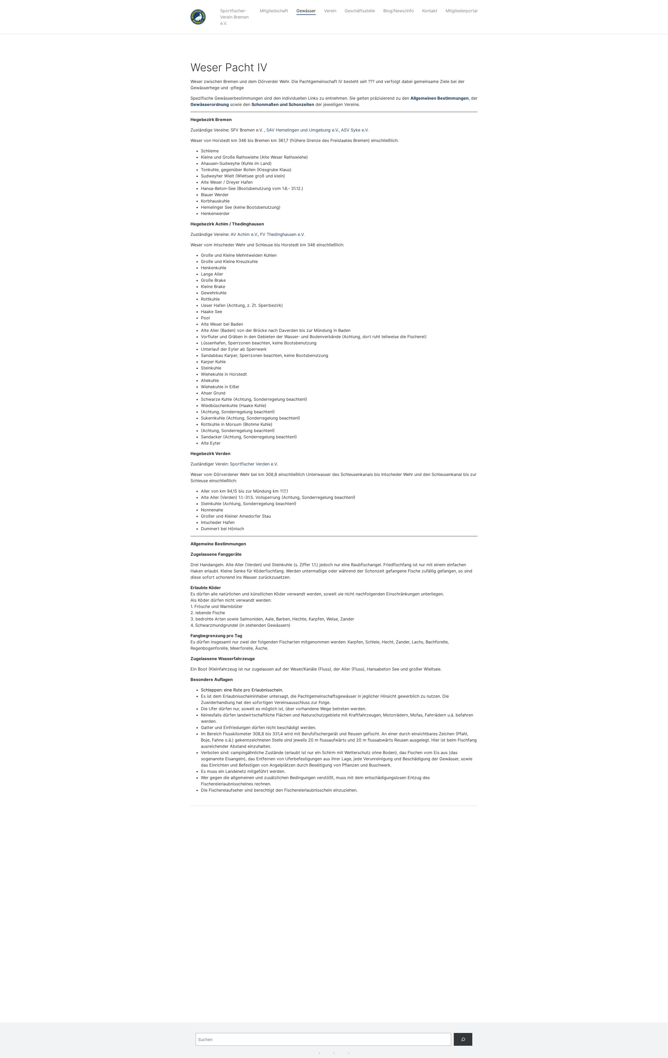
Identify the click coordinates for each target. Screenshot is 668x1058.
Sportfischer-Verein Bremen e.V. (234, 17)
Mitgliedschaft (274, 10)
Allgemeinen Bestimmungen (439, 98)
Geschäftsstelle (360, 10)
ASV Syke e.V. (354, 130)
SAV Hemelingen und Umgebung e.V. (302, 130)
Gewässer (306, 10)
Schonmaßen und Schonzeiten (283, 104)
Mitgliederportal (462, 10)
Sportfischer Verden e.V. (254, 464)
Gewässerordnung (209, 104)
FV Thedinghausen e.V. (282, 234)
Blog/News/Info (398, 10)
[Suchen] (463, 1039)
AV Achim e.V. (244, 234)
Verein (330, 10)
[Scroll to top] (656, 1046)
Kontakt (429, 10)
